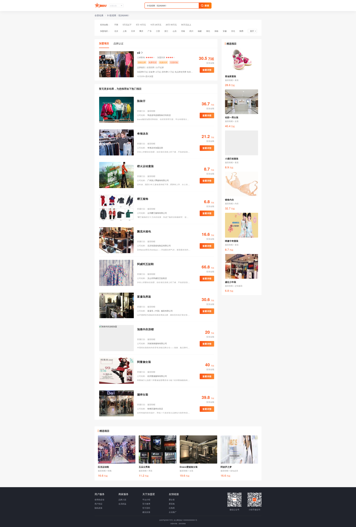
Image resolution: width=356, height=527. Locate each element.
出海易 (172, 508)
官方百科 (146, 508)
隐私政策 (98, 508)
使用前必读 (99, 499)
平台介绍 (146, 499)
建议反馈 (146, 512)
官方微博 (146, 504)
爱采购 (172, 504)
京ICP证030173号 (166, 520)
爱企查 (172, 499)
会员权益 (122, 504)
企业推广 (173, 512)
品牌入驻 (122, 499)
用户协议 (98, 504)
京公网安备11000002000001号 (185, 520)
